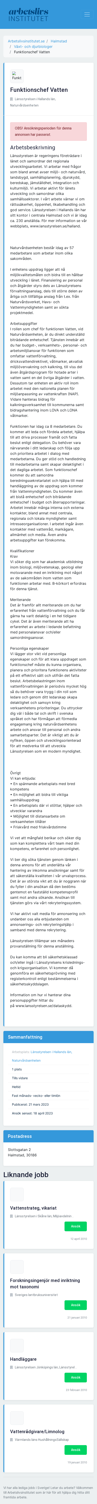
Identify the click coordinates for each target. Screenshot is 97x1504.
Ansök (75, 1226)
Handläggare (23, 1359)
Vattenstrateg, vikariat (33, 1208)
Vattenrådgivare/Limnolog (37, 1431)
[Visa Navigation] (87, 14)
